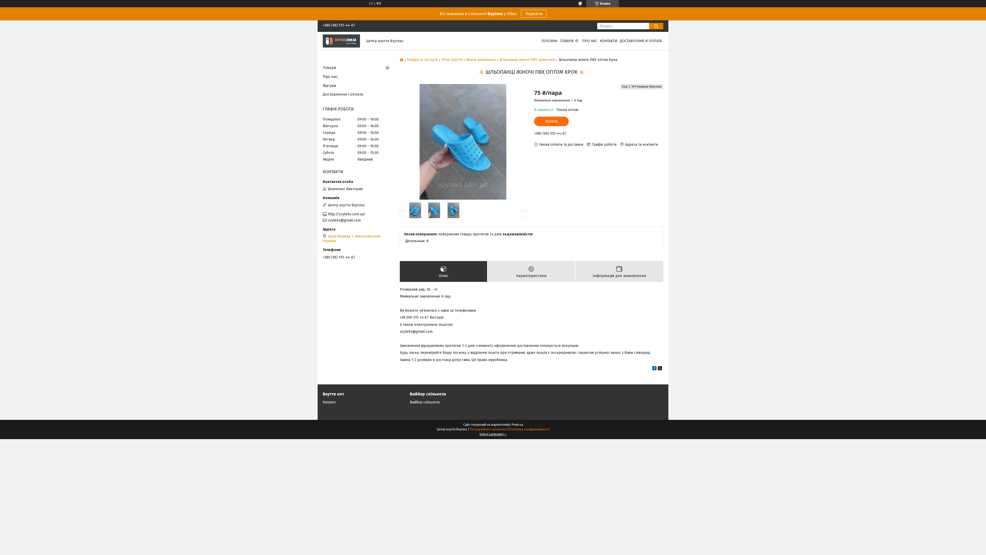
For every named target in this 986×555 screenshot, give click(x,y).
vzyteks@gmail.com (344, 220)
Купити (551, 121)
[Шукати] (656, 26)
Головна (549, 41)
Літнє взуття (451, 60)
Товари (567, 41)
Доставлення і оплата (343, 94)
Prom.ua (517, 425)
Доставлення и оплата (641, 41)
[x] (660, 369)
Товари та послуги (422, 60)
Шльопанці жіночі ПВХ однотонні (527, 60)
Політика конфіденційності (529, 429)
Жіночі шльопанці (481, 60)
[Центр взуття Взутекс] (341, 41)
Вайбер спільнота (425, 402)
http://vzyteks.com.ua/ (346, 214)
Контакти (608, 41)
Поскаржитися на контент (489, 429)
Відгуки (329, 85)
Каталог (329, 402)
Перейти (533, 13)
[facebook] (654, 369)
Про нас (589, 41)
